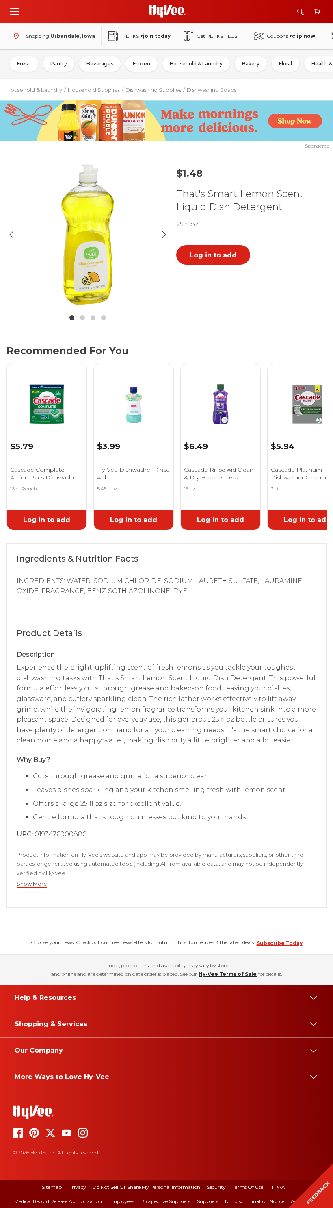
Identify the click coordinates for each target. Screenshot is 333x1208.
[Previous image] (11, 234)
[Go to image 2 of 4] (82, 317)
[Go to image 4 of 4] (103, 317)
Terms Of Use (247, 1187)
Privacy (77, 1187)
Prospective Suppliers (165, 1201)
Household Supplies (94, 90)
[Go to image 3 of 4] (93, 317)
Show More (32, 884)
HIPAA (277, 1187)
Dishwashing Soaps (211, 90)
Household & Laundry (196, 64)
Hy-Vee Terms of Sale (228, 974)
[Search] (300, 11)
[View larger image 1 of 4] (87, 234)
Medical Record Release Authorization (58, 1201)
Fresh (24, 64)
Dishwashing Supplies (153, 90)
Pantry (58, 64)
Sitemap (52, 1187)
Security (216, 1187)
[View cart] (316, 11)
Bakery (250, 64)
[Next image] (164, 234)
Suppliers (207, 1201)
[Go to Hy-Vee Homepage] (167, 11)
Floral (285, 64)
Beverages (99, 64)
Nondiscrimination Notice (254, 1201)
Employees (121, 1201)
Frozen (141, 64)
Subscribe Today (280, 943)
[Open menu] (14, 11)
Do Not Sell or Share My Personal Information (146, 1187)
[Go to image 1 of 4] (72, 317)
